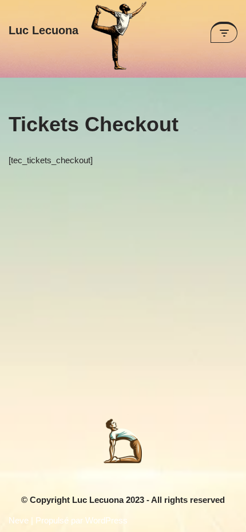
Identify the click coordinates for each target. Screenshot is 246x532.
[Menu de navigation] (224, 32)
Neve (19, 520)
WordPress (106, 520)
